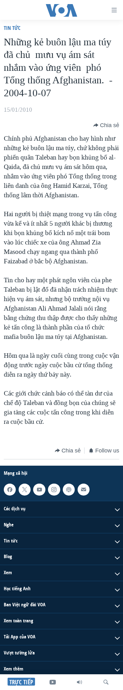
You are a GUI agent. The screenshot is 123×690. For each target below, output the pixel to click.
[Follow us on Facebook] (10, 490)
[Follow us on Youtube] (39, 490)
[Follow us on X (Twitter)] (25, 490)
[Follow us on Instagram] (54, 490)
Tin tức (12, 27)
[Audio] (79, 682)
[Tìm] (106, 682)
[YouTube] (53, 682)
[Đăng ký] (84, 490)
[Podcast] (69, 490)
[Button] (106, 125)
